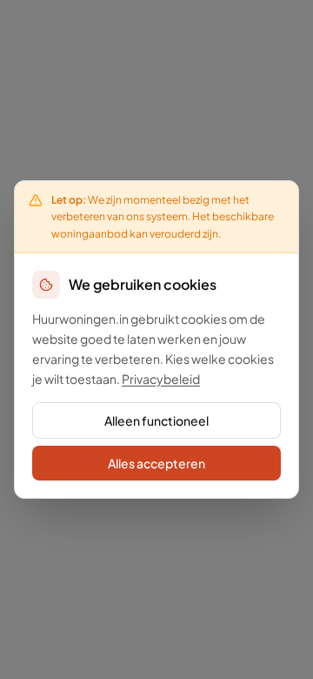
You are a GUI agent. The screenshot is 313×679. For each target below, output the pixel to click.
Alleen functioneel (156, 420)
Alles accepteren (156, 463)
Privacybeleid (161, 379)
